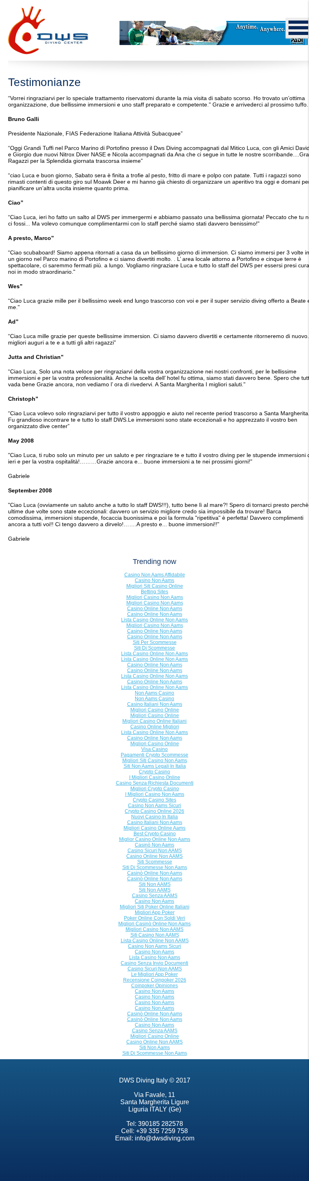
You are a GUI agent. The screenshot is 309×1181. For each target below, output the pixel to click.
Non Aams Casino (154, 693)
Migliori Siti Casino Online (154, 586)
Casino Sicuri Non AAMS (155, 850)
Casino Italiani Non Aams (154, 704)
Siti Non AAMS (155, 884)
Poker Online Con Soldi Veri (154, 918)
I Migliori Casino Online (154, 777)
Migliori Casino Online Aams (154, 828)
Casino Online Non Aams (154, 608)
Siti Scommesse (154, 862)
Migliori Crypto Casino (154, 788)
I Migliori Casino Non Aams (154, 794)
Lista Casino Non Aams (154, 957)
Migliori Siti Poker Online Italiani (155, 907)
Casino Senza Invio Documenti (154, 963)
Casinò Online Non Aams (154, 873)
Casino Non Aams (154, 580)
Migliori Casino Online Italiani (154, 721)
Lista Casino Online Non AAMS (155, 940)
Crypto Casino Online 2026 (154, 811)
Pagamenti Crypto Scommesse (154, 755)
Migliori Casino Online (154, 710)
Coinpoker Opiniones (154, 985)
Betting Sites (154, 592)
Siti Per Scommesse (155, 642)
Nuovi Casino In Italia (154, 817)
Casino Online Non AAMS (154, 856)
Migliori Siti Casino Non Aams (154, 760)
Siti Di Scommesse (154, 648)
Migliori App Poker (155, 912)
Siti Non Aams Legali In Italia (155, 766)
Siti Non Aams (154, 1047)
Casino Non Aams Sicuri (154, 805)
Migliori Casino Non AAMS (154, 929)
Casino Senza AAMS (154, 895)
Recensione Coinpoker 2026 (154, 980)
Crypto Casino (154, 772)
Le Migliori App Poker (154, 974)
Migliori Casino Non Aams (154, 597)
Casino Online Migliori (154, 727)
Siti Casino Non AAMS (154, 935)
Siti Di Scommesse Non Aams (154, 867)
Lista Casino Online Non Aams (154, 620)
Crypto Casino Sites (154, 800)
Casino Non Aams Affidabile (154, 575)
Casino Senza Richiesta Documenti (155, 783)
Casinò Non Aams (154, 845)
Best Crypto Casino (155, 834)
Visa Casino (154, 749)
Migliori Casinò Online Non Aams (154, 924)
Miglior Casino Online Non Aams (154, 839)
